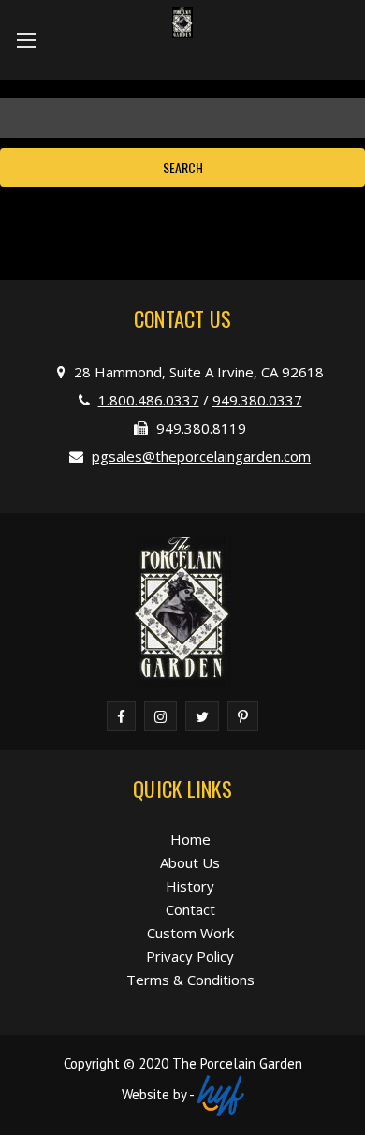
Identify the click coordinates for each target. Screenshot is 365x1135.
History (190, 886)
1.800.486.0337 (148, 400)
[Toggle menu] (25, 40)
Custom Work (190, 932)
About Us (190, 862)
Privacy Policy (190, 956)
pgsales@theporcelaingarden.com (201, 456)
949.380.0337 (257, 400)
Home (190, 839)
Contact (190, 909)
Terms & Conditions (190, 979)
